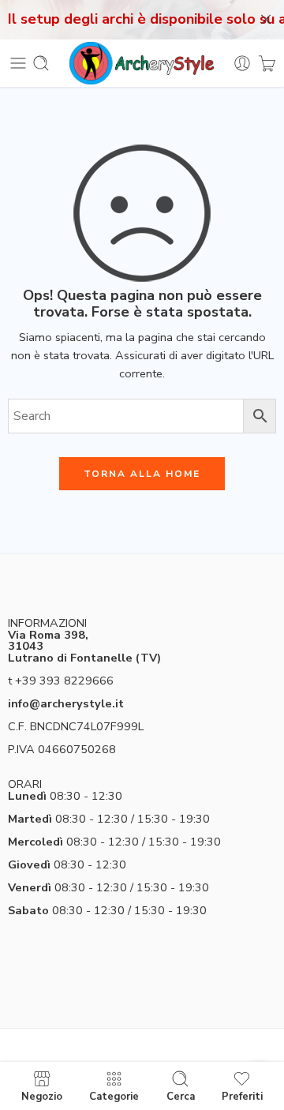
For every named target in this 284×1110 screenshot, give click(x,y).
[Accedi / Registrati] (242, 63)
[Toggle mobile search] (41, 63)
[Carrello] (267, 63)
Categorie (114, 1095)
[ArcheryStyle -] (142, 63)
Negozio (41, 1095)
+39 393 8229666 (64, 680)
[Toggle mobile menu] (18, 63)
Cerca (180, 1095)
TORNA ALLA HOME (142, 473)
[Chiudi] (266, 20)
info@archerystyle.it (66, 703)
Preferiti (242, 1095)
